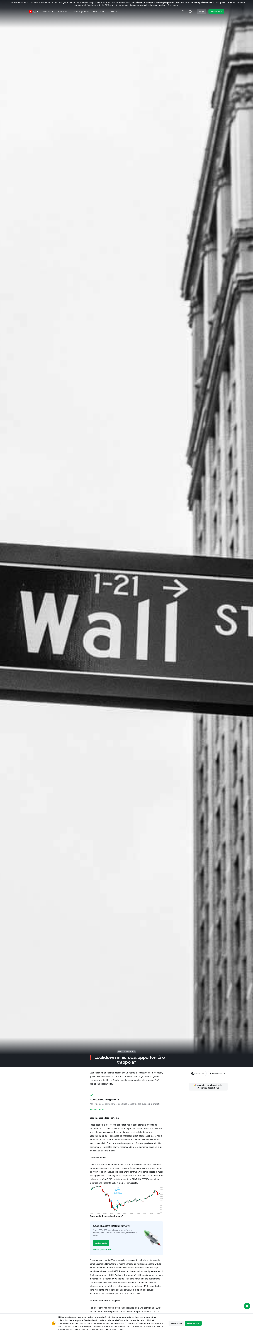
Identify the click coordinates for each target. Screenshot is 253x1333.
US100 (115, 1271)
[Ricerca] (183, 11)
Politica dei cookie (114, 1329)
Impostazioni (176, 1323)
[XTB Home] (33, 11)
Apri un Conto (216, 11)
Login (201, 11)
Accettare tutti (193, 1323)
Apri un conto (101, 1243)
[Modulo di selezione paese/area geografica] (190, 11)
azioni (140, 1289)
